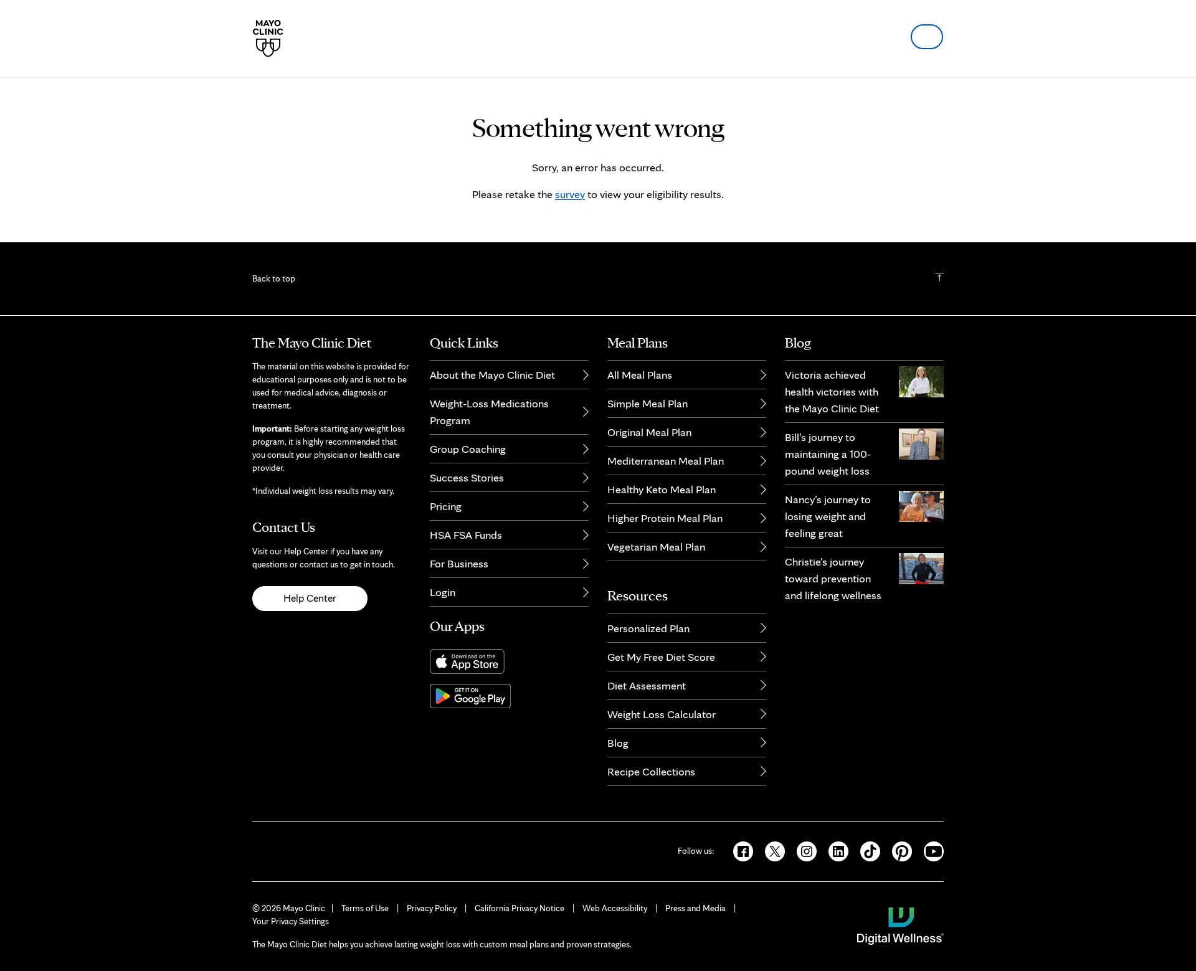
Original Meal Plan (649, 431)
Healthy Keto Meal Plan (661, 489)
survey (570, 194)
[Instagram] (803, 850)
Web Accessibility (614, 908)
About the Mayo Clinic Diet (492, 374)
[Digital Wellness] (900, 925)
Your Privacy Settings (290, 921)
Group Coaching (468, 448)
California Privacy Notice (519, 908)
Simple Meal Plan (647, 403)
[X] (771, 850)
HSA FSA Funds (466, 534)
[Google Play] (509, 696)
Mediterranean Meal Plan (665, 460)
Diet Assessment (646, 685)
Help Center (309, 598)
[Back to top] (939, 278)
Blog (618, 742)
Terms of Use (365, 908)
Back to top (273, 278)
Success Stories (467, 477)
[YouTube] (929, 850)
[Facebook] (739, 850)
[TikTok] (866, 850)
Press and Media (695, 908)
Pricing (446, 506)
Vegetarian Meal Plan (656, 546)
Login (442, 592)
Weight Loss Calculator (661, 714)
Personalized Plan (648, 628)
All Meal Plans (639, 374)
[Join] (927, 36)
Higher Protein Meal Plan (665, 517)
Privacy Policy (432, 908)
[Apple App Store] (509, 661)
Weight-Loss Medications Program (489, 412)
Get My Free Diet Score (661, 656)
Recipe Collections (651, 771)
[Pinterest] (898, 850)
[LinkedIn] (834, 850)
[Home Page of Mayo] (268, 38)
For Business (459, 563)
